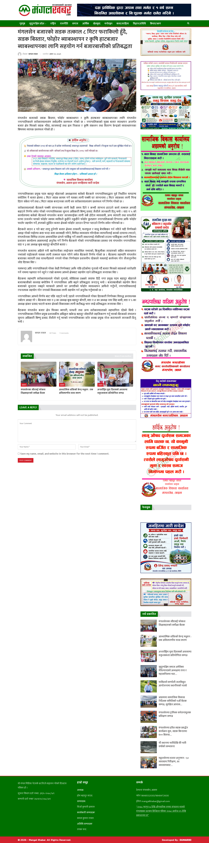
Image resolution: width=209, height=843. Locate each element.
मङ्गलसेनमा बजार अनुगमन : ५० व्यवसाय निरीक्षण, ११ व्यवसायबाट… (174, 761)
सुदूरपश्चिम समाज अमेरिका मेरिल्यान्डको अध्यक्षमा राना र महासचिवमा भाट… (173, 670)
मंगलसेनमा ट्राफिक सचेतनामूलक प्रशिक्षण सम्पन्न (175, 714)
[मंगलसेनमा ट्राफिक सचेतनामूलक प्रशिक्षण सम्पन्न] (148, 717)
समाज (75, 24)
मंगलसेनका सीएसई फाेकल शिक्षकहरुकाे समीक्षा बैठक (172, 623)
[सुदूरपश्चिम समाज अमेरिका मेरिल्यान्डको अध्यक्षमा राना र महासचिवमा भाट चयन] (148, 671)
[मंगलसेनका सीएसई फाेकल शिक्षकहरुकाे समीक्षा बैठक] (38, 374)
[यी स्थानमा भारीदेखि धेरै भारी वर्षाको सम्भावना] (148, 747)
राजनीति (64, 24)
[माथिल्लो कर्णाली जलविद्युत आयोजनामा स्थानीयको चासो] (148, 686)
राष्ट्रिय (53, 24)
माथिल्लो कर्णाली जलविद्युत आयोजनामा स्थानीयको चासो (173, 684)
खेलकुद (96, 24)
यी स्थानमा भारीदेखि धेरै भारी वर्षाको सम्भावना (172, 745)
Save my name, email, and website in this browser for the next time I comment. (64, 454)
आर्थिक (85, 24)
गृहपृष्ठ (22, 24)
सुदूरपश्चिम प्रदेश (36, 24)
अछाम (24, 384)
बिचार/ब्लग (155, 24)
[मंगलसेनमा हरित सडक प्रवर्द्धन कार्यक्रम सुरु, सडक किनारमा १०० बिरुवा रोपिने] (148, 732)
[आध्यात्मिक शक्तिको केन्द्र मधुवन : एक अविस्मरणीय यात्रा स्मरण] (77, 374)
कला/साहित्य (122, 24)
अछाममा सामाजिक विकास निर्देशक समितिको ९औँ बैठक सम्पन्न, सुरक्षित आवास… (173, 701)
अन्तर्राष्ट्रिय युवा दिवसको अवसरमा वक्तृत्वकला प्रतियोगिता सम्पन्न (175, 653)
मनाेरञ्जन (108, 24)
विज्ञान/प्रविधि (139, 24)
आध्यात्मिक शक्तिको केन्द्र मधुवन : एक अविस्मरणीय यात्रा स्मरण (175, 638)
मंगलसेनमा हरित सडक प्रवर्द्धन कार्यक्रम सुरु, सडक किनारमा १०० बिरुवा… (173, 731)
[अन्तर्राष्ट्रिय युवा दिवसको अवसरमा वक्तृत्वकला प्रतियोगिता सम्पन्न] (115, 374)
